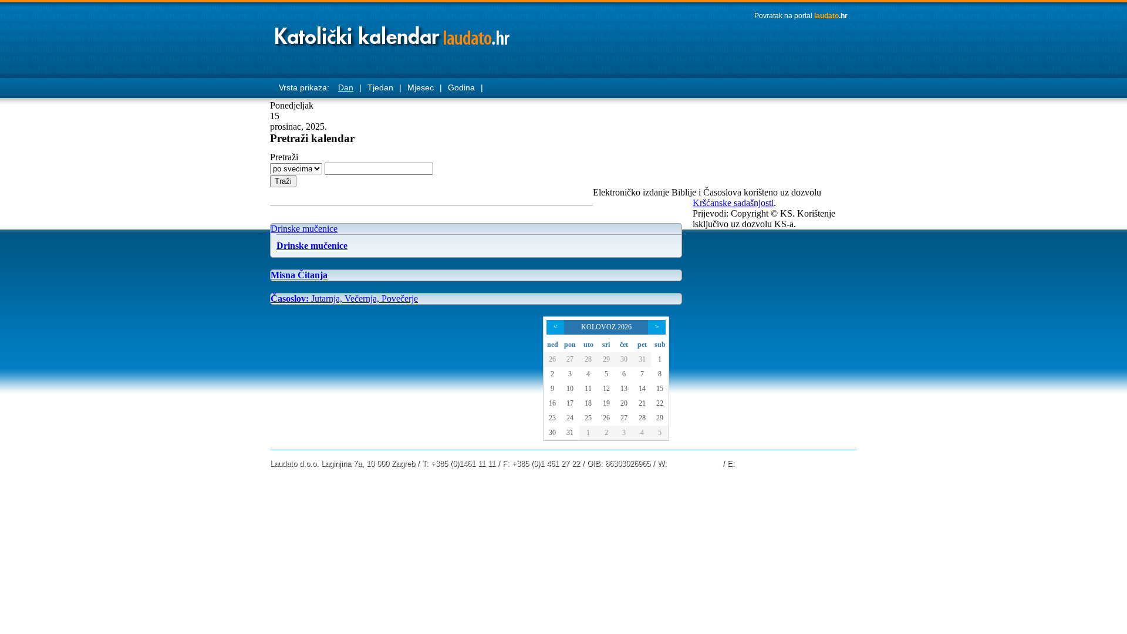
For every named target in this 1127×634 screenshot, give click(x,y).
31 (642, 359)
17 (569, 403)
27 (569, 359)
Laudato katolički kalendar (393, 32)
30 (623, 359)
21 (642, 403)
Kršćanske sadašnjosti (733, 203)
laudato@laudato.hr (770, 463)
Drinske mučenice (304, 229)
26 (552, 359)
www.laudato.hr (694, 463)
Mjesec (420, 87)
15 (659, 389)
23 (552, 418)
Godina (461, 87)
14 (642, 389)
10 (569, 389)
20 (623, 403)
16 (552, 403)
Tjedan (380, 87)
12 (606, 389)
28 (588, 359)
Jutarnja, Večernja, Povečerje (344, 298)
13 (623, 389)
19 (606, 403)
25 (588, 418)
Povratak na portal (801, 16)
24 (569, 418)
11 (588, 389)
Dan (345, 87)
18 (588, 403)
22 (659, 403)
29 (606, 359)
